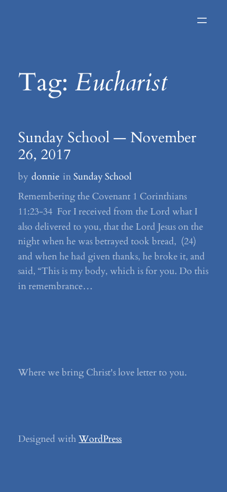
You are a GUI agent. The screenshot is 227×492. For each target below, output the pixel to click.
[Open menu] (202, 20)
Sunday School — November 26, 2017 (107, 146)
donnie (45, 176)
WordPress (100, 439)
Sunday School (102, 176)
